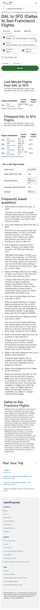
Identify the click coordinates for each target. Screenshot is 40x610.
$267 (31, 140)
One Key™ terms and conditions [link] (13, 551)
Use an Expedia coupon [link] (11, 581)
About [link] (5, 510)
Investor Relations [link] (9, 521)
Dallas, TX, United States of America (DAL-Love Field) (22, 38)
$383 (31, 105)
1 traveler (4, 63)
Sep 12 (28, 51)
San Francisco (11, 105)
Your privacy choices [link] (10, 558)
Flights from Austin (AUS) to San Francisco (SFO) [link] (19, 490)
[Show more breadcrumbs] (3, 9)
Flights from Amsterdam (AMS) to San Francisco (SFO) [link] (17, 483)
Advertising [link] (7, 524)
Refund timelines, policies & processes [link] (15, 578)
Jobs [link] (5, 514)
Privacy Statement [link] (9, 540)
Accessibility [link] (7, 555)
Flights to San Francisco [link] (14, 8)
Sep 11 (9, 51)
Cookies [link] (6, 544)
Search (20, 68)
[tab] (6, 31)
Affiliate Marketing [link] (9, 528)
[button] (20, 463)
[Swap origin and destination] (35, 40)
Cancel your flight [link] (9, 574)
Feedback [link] (7, 531)
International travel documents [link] (13, 585)
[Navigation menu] (36, 3)
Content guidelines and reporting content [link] (16, 562)
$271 (31, 144)
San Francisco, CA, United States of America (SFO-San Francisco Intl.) (22, 45)
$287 (31, 153)
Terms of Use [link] (8, 547)
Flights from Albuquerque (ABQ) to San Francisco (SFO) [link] (18, 477)
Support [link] (6, 571)
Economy (16, 63)
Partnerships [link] (7, 517)
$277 (31, 149)
